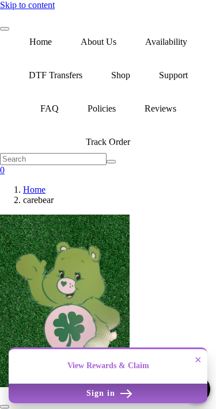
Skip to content (27, 5)
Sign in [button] (102, 393)
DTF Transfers (55, 75)
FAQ (49, 108)
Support (173, 75)
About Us (98, 42)
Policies (102, 108)
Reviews (160, 108)
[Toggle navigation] (4, 28)
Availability (166, 42)
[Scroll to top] (4, 406)
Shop (120, 75)
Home (40, 42)
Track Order (108, 142)
